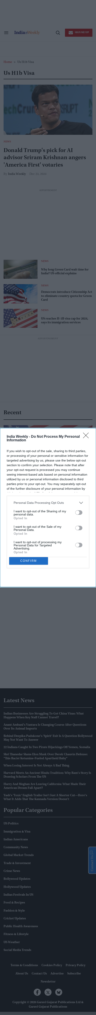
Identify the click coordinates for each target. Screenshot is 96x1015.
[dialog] (48, 507)
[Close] (87, 437)
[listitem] (48, 502)
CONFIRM (28, 560)
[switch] (78, 512)
